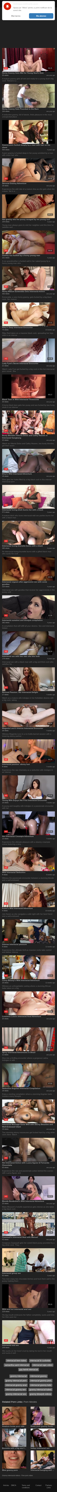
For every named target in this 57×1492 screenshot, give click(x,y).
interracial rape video (42, 1365)
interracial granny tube (40, 1385)
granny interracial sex (16, 1394)
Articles (6, 1485)
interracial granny (38, 1376)
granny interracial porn (16, 1380)
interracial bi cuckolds (40, 1360)
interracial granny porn (40, 1380)
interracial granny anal (16, 1385)
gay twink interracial (28, 1369)
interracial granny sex (16, 1389)
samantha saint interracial (17, 1365)
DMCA (13, 1485)
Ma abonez (41, 16)
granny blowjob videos (40, 1394)
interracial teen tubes (16, 1360)
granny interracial (18, 1376)
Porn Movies (30, 1402)
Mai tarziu (15, 16)
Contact (38, 1485)
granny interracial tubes (40, 1389)
